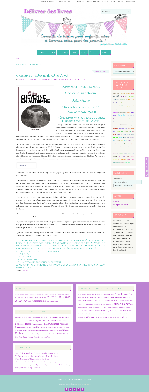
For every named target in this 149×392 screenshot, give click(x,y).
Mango (52, 330)
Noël (114, 140)
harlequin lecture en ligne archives (27, 368)
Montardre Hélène (83, 311)
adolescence (125, 93)
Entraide (128, 112)
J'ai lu (44, 327)
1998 (56, 294)
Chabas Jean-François (116, 297)
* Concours (131, 2)
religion (125, 147)
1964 (23, 294)
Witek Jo (106, 317)
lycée (133, 131)
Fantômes (120, 118)
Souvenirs (115, 156)
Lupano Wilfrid (107, 307)
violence (128, 159)
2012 (49, 297)
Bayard (67, 317)
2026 (57, 301)
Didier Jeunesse (55, 321)
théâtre (124, 156)
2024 (51, 301)
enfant (128, 109)
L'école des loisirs (59, 327)
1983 (35, 294)
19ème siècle (116, 93)
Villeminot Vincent (94, 317)
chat (119, 102)
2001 (64, 294)
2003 (16, 297)
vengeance (115, 159)
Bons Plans (117, 202)
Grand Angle (24, 327)
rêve (128, 147)
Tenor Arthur (116, 314)
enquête (115, 112)
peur (133, 140)
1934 (16, 294)
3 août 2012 (32, 79)
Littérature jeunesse (83, 2)
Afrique (132, 93)
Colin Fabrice (96, 300)
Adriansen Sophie (91, 294)
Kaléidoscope (50, 327)
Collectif (101, 300)
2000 (61, 294)
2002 (67, 294)
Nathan (19, 333)
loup (130, 131)
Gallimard (45, 324)
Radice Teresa (82, 314)
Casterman (29, 320)
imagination (115, 128)
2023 (48, 301)
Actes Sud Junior (25, 317)
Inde (126, 128)
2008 (31, 297)
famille (121, 115)
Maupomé (115, 307)
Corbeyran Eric (108, 300)
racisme (120, 147)
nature (124, 137)
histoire (128, 121)
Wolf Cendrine (114, 317)
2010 (39, 297)
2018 (27, 301)
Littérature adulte (64, 2)
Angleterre (131, 96)
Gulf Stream (32, 327)
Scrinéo (67, 334)
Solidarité (121, 153)
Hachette (39, 327)
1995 (48, 294)
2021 (41, 301)
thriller (128, 156)
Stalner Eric (110, 314)
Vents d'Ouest (44, 337)
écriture (119, 109)
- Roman (61, 79)
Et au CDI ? (111, 2)
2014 (61, 297)
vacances (132, 156)
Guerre (132, 118)
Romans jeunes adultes (75, 79)
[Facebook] (146, 159)
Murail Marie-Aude (96, 310)
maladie (118, 134)
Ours (122, 140)
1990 (38, 294)
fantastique (130, 115)
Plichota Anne (127, 311)
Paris (125, 140)
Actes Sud (17, 317)
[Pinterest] (146, 175)
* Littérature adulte (48, 79)
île (128, 125)
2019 (32, 301)
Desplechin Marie (124, 300)
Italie (129, 128)
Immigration (121, 128)
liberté (118, 131)
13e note (25, 270)
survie (120, 156)
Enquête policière (122, 112)
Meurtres (124, 134)
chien (122, 102)
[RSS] (146, 167)
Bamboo (61, 317)
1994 (46, 294)
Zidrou (123, 317)
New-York (132, 137)
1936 (18, 294)
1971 (28, 294)
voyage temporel (116, 162)
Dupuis (64, 321)
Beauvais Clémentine (114, 294)
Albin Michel (35, 317)
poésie (114, 143)
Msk (68, 330)
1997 (53, 294)
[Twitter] (146, 163)
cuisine (115, 106)
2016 (17, 300)
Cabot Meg (92, 297)
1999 (59, 294)
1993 (43, 294)
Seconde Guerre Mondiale (123, 150)
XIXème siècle (127, 162)
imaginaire (132, 125)
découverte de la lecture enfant (58, 365)
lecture (114, 131)
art (126, 99)
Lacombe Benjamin (95, 307)
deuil (118, 106)
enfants (132, 109)
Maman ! (120, 2)
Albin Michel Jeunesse (49, 317)
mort (128, 134)
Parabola (78, 384)
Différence (123, 106)
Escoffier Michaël (88, 304)
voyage (132, 159)
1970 (26, 294)
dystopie (129, 106)
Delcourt (45, 320)
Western (122, 162)
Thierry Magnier (28, 337)
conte (129, 102)
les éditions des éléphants (42, 330)
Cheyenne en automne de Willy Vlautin (42, 75)
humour (123, 125)
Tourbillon (37, 337)
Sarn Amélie (103, 314)
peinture (129, 140)
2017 (22, 301)
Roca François (90, 314)
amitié (116, 96)
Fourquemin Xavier (97, 304)
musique (115, 137)
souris (133, 153)
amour (124, 96)
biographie (115, 102)
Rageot (39, 334)
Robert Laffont (44, 334)
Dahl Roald (116, 300)
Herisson (22, 79)
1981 (33, 294)
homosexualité (116, 125)
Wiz (48, 337)
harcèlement (121, 121)
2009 (34, 298)
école (133, 106)
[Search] (129, 12)
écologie (115, 109)
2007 (28, 297)
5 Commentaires (101, 71)
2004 (19, 297)
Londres (126, 131)
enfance (124, 109)
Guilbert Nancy (120, 303)
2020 (37, 301)
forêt (129, 118)
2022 (44, 301)
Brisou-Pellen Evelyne (83, 297)
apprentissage (122, 99)
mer (121, 134)
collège (125, 102)
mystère (120, 137)
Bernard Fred (126, 294)
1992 (40, 294)
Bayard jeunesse (19, 321)
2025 (54, 301)
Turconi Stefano (124, 314)
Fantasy (115, 118)
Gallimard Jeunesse (58, 323)
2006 (25, 297)
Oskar (26, 334)
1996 (50, 294)
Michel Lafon (58, 330)
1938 (21, 294)
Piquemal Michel (119, 311)
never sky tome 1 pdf (38, 365)
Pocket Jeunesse (33, 334)
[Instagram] (146, 171)
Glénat (18, 327)
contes (132, 102)
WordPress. (87, 384)
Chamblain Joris (87, 300)
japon (132, 128)
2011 (44, 297)
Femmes (125, 118)
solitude (125, 153)
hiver (133, 121)
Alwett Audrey (102, 294)
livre (122, 131)
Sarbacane (61, 334)
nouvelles (118, 140)
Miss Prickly (128, 307)
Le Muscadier (31, 330)
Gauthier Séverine (107, 304)
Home (17, 58)
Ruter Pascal (97, 314)
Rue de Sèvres (53, 334)
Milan (64, 330)
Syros (20, 337)
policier (119, 143)
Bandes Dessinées (47, 2)
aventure (130, 99)
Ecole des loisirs (23, 323)
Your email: (117, 179)
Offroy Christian (110, 311)
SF (117, 153)
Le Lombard (23, 330)
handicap (115, 121)
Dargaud (38, 321)
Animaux (116, 99)
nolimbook (46, 362)
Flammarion (37, 324)
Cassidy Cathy (102, 297)
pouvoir (123, 143)
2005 (22, 297)
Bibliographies (99, 2)
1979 (31, 294)
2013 (55, 297)
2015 (67, 297)
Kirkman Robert (87, 307)
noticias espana (33, 356)
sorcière (129, 153)
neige (128, 137)
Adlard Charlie (81, 294)
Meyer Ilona (121, 307)
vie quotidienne (122, 159)
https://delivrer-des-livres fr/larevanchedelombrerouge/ (35, 353)
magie (114, 134)
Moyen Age (131, 134)
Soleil (16, 337)
